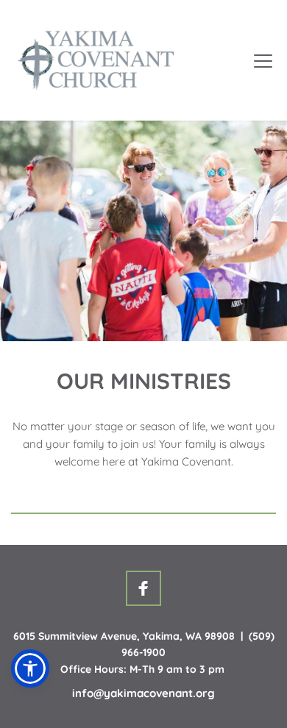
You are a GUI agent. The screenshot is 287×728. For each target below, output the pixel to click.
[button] (263, 60)
